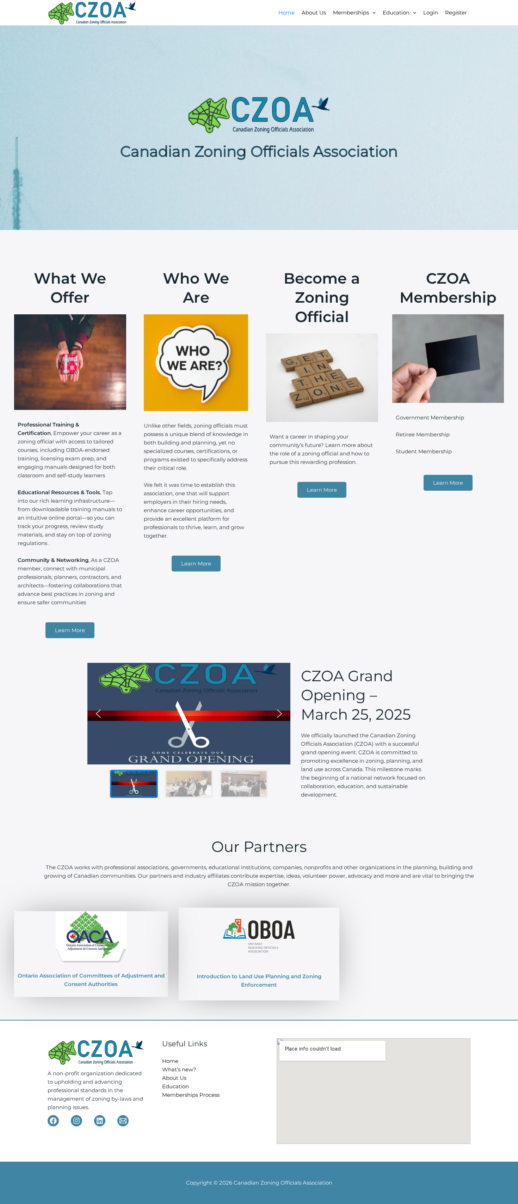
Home (286, 12)
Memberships (351, 12)
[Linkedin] (99, 1120)
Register (456, 12)
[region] (189, 733)
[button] (98, 713)
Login (430, 12)
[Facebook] (53, 1120)
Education (396, 12)
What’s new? (179, 1069)
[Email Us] (123, 1120)
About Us (314, 12)
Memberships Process (191, 1094)
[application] (372, 12)
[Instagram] (76, 1120)
